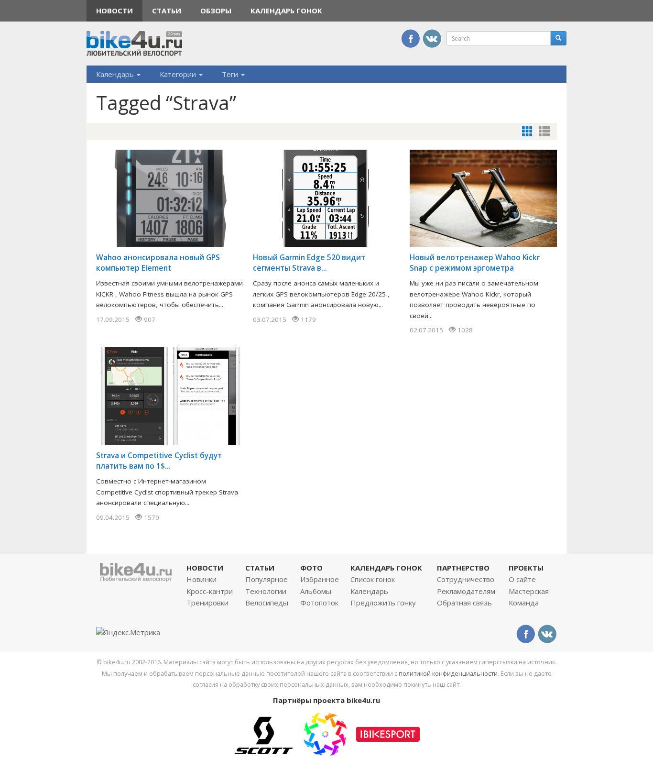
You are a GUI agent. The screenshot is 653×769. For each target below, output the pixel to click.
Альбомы (315, 591)
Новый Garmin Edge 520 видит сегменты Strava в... (309, 262)
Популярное (266, 579)
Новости (114, 10)
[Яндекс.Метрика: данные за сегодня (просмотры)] (128, 632)
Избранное (319, 579)
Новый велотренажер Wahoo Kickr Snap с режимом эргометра (475, 262)
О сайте (522, 579)
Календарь (116, 74)
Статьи (166, 10)
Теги (231, 74)
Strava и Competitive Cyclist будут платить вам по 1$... (159, 460)
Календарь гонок (286, 10)
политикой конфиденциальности (448, 673)
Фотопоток (319, 602)
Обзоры (215, 10)
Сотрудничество (465, 579)
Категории (179, 74)
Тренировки (207, 602)
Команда (524, 602)
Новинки (201, 579)
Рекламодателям (466, 591)
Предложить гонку (383, 602)
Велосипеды (266, 602)
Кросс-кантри (209, 591)
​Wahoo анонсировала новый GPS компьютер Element (158, 262)
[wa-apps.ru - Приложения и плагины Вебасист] (325, 733)
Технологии (265, 591)
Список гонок (372, 579)
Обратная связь (464, 602)
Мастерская (529, 591)
